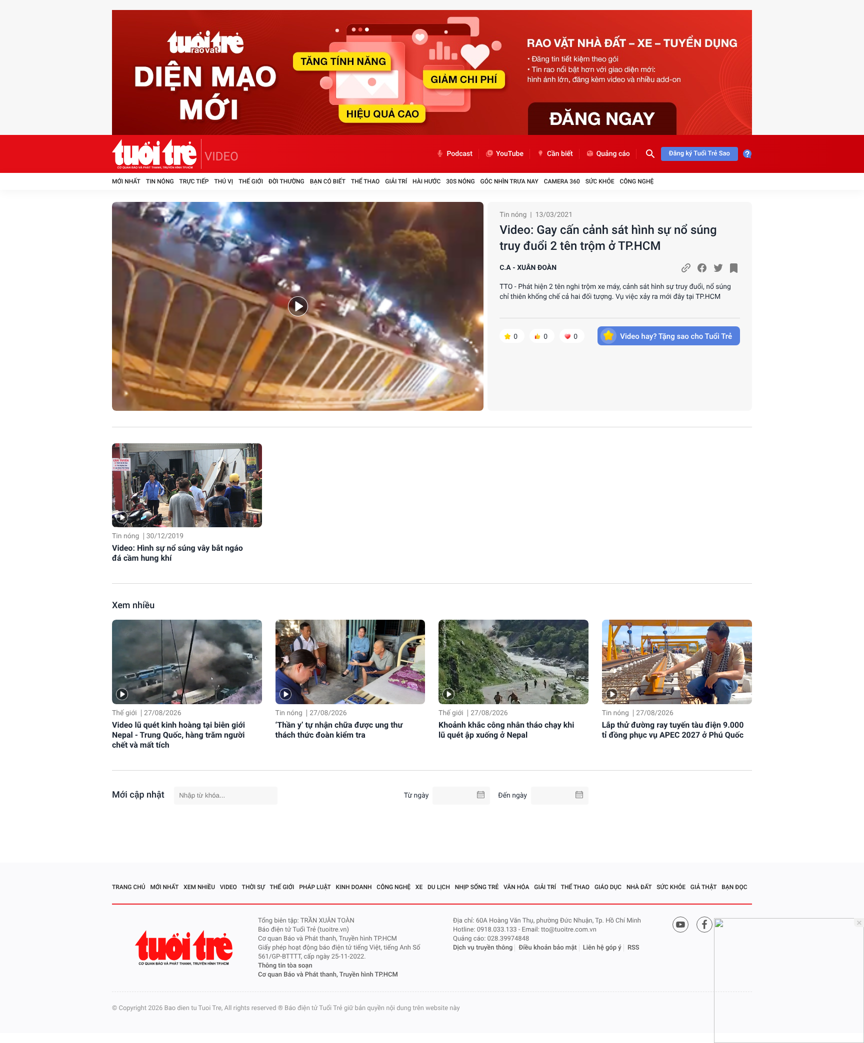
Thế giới (250, 181)
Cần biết (560, 154)
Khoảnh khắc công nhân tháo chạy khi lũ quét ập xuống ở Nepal (506, 730)
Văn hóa (517, 887)
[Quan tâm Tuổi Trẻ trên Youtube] (680, 925)
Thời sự (253, 887)
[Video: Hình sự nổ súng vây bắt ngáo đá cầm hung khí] (187, 485)
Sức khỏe (600, 181)
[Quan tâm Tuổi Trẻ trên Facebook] (704, 925)
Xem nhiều (133, 605)
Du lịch (439, 887)
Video (228, 887)
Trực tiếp (194, 181)
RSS (634, 948)
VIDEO (221, 156)
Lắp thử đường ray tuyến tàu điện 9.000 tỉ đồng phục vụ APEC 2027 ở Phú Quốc (673, 730)
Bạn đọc (734, 887)
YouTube (510, 154)
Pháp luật (315, 887)
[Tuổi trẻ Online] (185, 948)
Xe (419, 887)
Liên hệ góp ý (602, 948)
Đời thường (286, 181)
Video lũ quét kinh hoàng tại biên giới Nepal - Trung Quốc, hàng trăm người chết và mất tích (178, 735)
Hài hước (426, 181)
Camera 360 (562, 181)
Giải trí (396, 181)
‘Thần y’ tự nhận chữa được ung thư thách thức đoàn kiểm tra (339, 730)
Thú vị (223, 181)
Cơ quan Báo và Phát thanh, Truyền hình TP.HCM (328, 975)
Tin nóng (160, 181)
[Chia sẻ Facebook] (702, 268)
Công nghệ (637, 181)
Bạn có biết (328, 181)
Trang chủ (129, 887)
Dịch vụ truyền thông (482, 948)
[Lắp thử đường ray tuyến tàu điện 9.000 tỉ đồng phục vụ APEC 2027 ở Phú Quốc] (677, 662)
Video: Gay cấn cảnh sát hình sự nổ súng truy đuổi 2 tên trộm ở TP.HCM (608, 238)
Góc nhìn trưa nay (509, 181)
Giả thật (703, 887)
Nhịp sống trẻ (477, 887)
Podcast (459, 154)
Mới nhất (126, 181)
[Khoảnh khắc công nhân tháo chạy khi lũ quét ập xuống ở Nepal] (513, 662)
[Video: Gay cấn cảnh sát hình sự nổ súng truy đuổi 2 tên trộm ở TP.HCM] (298, 306)
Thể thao (365, 181)
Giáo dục (608, 887)
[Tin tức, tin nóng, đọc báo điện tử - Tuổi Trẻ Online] (157, 154)
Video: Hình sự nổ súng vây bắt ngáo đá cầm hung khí (177, 553)
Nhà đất (639, 887)
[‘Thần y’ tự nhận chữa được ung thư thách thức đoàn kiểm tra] (351, 662)
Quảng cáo (613, 154)
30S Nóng (460, 181)
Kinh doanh (354, 887)
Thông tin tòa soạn (285, 966)
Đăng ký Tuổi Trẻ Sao (699, 153)
